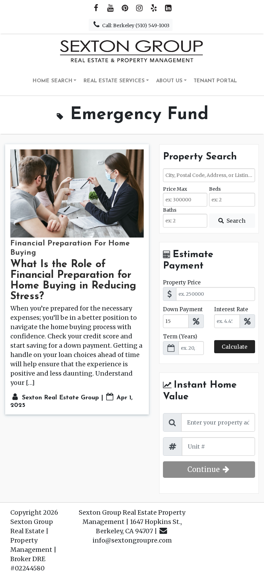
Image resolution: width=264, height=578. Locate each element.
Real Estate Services (114, 81)
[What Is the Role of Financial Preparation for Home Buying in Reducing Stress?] (77, 193)
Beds (215, 189)
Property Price (182, 282)
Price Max (175, 189)
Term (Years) (180, 336)
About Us (169, 81)
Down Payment (183, 309)
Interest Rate (231, 309)
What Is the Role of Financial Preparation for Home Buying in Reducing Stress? (73, 280)
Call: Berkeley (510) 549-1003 (135, 25)
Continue (204, 469)
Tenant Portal (215, 81)
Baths (169, 210)
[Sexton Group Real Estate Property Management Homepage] (132, 51)
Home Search (53, 81)
